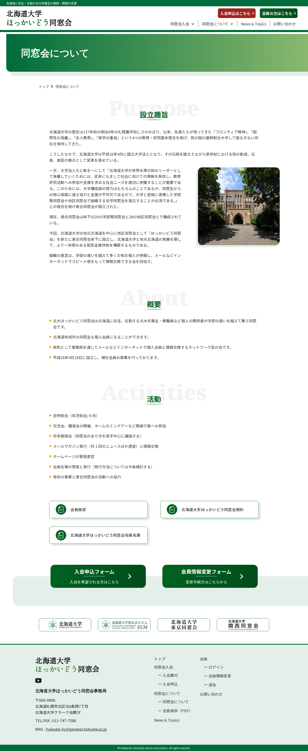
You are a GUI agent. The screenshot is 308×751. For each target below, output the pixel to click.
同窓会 (39, 18)
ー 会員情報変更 (217, 675)
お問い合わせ (284, 23)
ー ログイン (214, 667)
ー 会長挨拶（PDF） (175, 710)
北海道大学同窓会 (67, 664)
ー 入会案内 (168, 675)
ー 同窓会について (173, 701)
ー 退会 (210, 684)
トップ (44, 86)
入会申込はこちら (235, 13)
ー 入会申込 (168, 684)
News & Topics (253, 23)
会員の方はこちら (277, 13)
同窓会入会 (179, 23)
